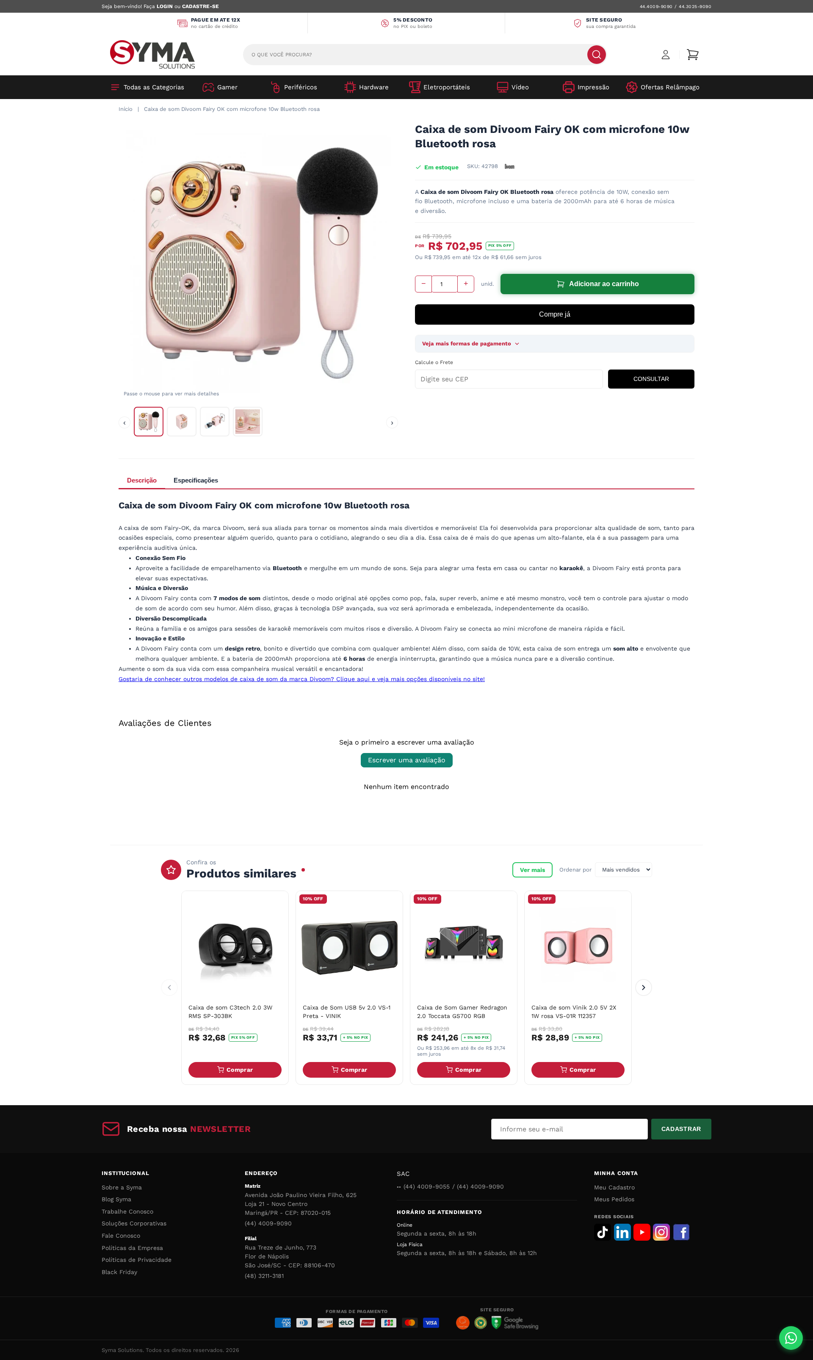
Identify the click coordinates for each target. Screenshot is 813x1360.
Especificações (196, 480)
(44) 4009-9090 (268, 1223)
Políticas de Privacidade (136, 1259)
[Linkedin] (622, 1232)
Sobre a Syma (122, 1187)
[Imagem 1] (148, 421)
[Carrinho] (693, 54)
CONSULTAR (651, 378)
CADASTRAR (681, 1129)
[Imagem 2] (181, 421)
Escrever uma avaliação (406, 760)
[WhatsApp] (791, 1338)
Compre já (554, 314)
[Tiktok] (602, 1232)
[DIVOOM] (509, 166)
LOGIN (165, 6)
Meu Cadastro (614, 1187)
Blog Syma (116, 1199)
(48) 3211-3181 (264, 1275)
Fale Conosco (121, 1235)
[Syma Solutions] (152, 54)
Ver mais (532, 869)
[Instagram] (661, 1232)
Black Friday (119, 1272)
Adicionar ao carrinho (604, 283)
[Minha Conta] (665, 54)
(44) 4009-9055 (427, 1186)
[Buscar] (596, 54)
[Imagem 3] (215, 421)
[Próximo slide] (643, 987)
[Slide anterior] (169, 987)
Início (126, 109)
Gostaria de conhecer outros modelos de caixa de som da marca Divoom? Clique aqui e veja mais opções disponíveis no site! (302, 679)
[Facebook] (681, 1232)
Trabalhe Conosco (127, 1211)
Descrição (142, 480)
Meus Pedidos (614, 1199)
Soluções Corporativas (134, 1223)
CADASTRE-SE (200, 6)
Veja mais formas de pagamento (466, 343)
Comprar (240, 1069)
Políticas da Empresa (132, 1247)
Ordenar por (575, 869)
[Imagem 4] (248, 421)
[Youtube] (641, 1232)
